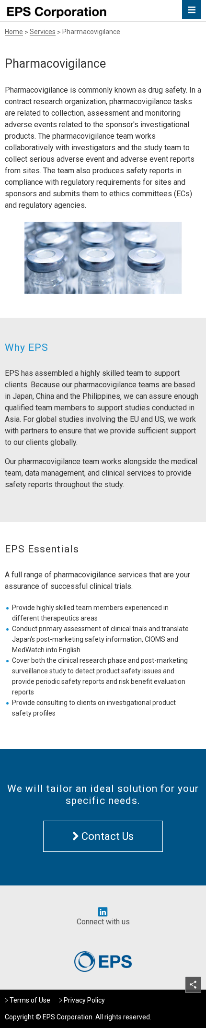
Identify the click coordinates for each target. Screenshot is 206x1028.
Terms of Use (30, 1000)
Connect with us (103, 921)
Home (14, 32)
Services (43, 32)
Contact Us (106, 836)
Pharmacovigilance (91, 32)
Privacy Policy (84, 1000)
